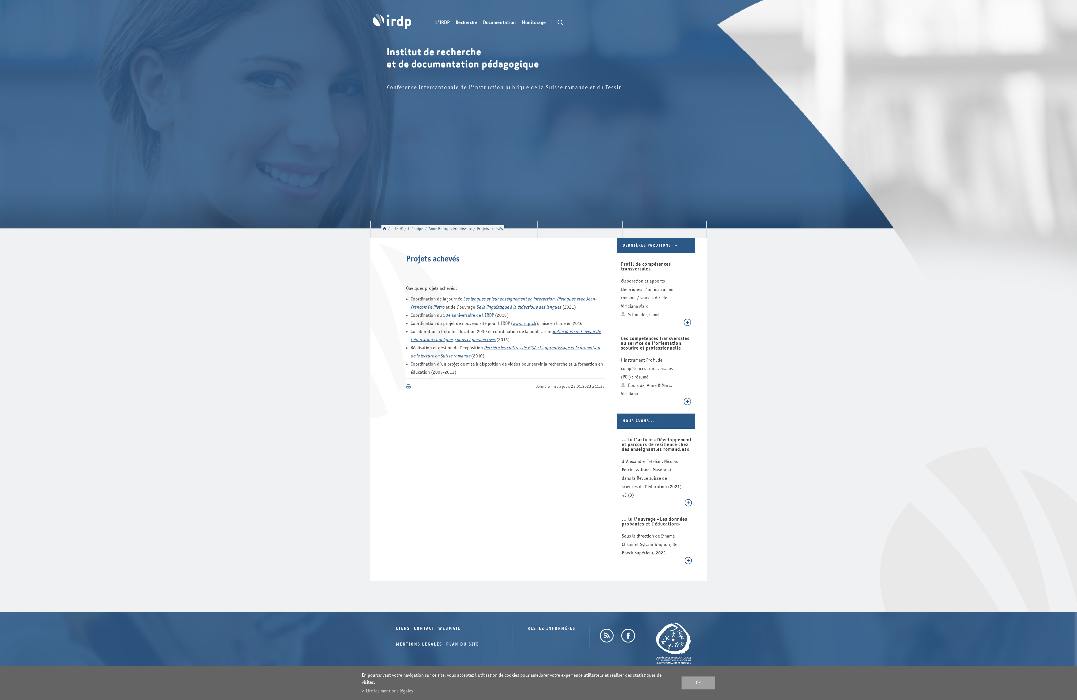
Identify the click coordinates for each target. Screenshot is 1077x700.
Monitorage (534, 22)
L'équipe (415, 229)
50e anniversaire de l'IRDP (468, 315)
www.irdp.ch (524, 323)
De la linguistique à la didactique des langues (518, 307)
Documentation (499, 22)
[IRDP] (392, 21)
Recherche (466, 22)
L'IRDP (442, 22)
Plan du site (462, 644)
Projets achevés (490, 229)
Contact (424, 628)
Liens (403, 628)
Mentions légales (419, 644)
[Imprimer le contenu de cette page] (408, 386)
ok (698, 683)
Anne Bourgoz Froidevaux (450, 229)
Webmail (449, 628)
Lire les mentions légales (389, 690)
